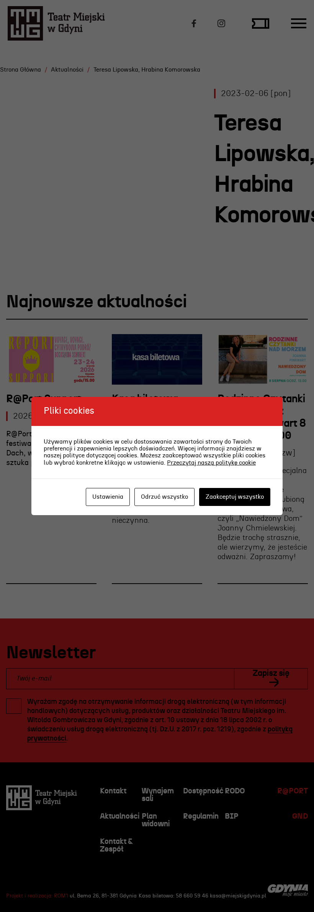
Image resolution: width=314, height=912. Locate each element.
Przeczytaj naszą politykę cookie (211, 463)
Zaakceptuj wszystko (235, 497)
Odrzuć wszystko (164, 497)
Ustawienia (107, 497)
